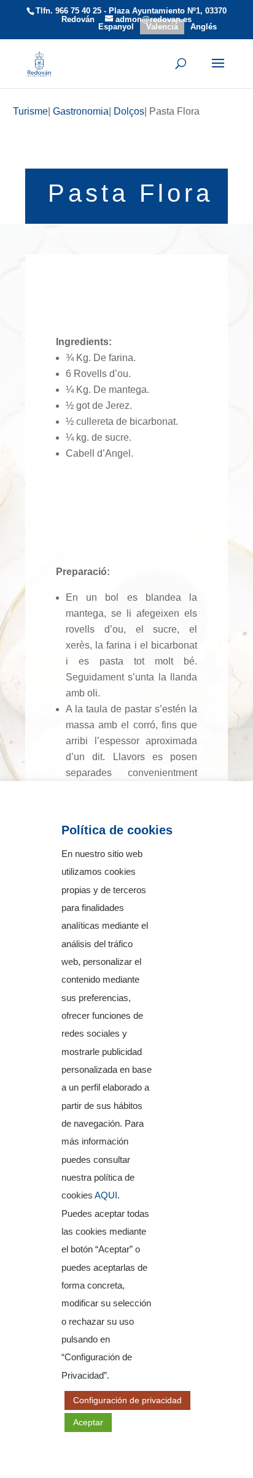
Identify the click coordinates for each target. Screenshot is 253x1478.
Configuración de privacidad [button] (127, 1400)
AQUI (106, 1195)
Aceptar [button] (88, 1422)
